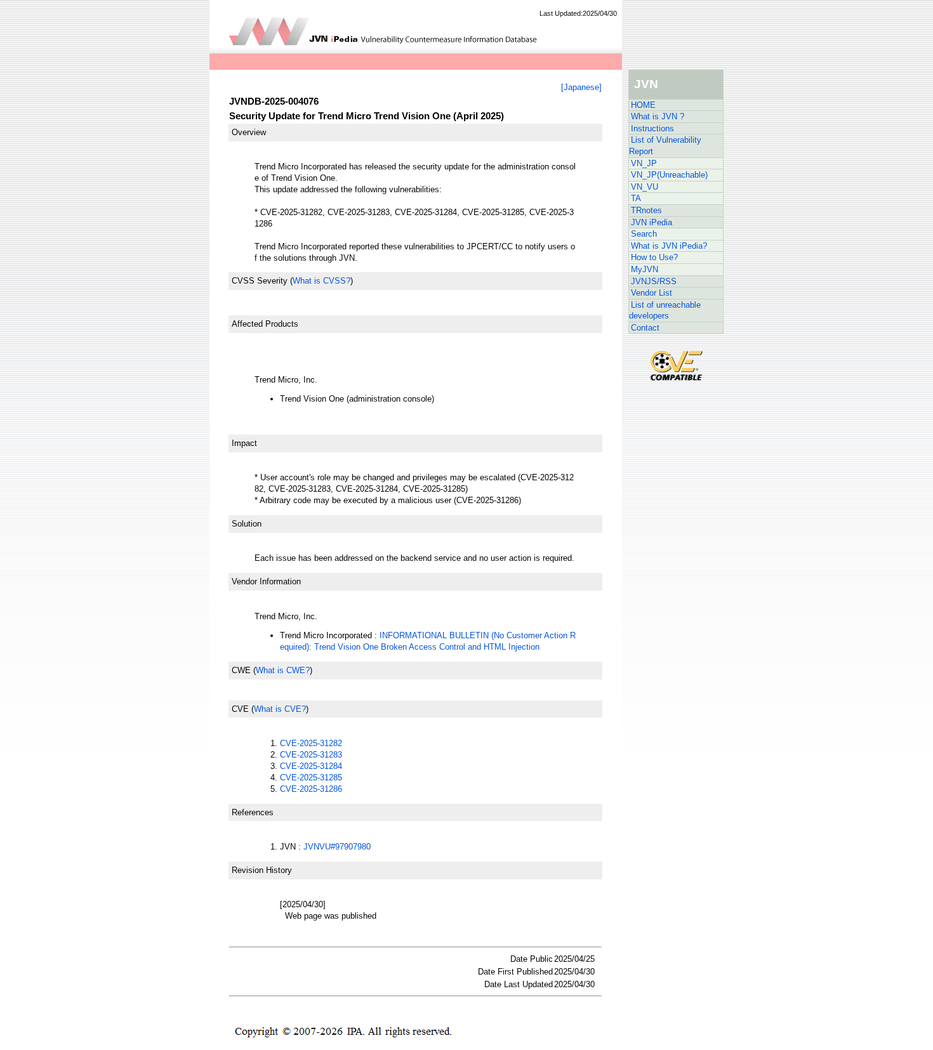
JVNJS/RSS (654, 281)
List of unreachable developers (665, 310)
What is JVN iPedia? (669, 246)
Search (644, 234)
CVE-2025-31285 (311, 777)
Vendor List (651, 293)
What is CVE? (280, 709)
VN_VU (644, 187)
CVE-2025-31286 (311, 789)
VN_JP (644, 163)
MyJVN (644, 269)
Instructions (652, 128)
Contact (645, 327)
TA (636, 198)
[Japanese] (581, 87)
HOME (643, 105)
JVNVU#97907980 (337, 846)
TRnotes (646, 210)
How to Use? (654, 257)
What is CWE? (283, 670)
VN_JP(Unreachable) (669, 175)
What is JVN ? (657, 116)
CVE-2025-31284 (311, 766)
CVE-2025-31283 (311, 754)
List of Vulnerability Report (665, 145)
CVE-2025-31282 (311, 743)
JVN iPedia (651, 222)
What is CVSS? (321, 280)
